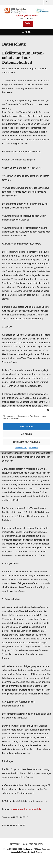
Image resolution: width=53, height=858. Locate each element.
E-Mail (28, 23)
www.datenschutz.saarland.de (26, 809)
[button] (48, 410)
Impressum (15, 844)
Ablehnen (26, 434)
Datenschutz (33, 448)
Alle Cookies (26, 426)
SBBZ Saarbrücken (25, 849)
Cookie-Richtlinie (21, 448)
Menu (28, 32)
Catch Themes (36, 852)
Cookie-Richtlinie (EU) (33, 844)
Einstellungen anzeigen (26, 442)
